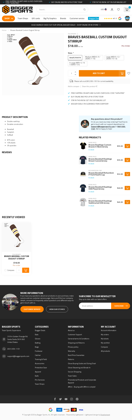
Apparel (38, 371)
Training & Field (41, 359)
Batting (37, 342)
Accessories (39, 363)
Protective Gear (41, 367)
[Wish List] (118, 9)
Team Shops (23, 18)
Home (4, 30)
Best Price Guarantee (76, 355)
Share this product (89, 86)
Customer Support (75, 334)
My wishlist (105, 342)
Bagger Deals (94, 18)
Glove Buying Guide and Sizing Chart (82, 363)
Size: (71, 53)
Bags (37, 347)
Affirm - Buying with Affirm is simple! (82, 386)
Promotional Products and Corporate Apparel (82, 381)
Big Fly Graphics (50, 18)
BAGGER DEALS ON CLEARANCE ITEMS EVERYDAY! (90, 103)
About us (71, 330)
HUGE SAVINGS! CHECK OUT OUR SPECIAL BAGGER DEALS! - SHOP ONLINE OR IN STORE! (64, 24)
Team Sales (72, 375)
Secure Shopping (74, 371)
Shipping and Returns (76, 342)
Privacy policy (73, 347)
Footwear (38, 351)
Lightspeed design (91, 415)
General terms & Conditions (78, 338)
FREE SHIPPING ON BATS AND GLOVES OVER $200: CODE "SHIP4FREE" (24, 2)
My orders (105, 334)
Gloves (37, 338)
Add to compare (73, 86)
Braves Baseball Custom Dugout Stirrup (25, 30)
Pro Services (40, 379)
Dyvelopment (105, 415)
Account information (108, 330)
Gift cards (36, 18)
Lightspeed (79, 415)
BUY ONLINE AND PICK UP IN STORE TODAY (66, 2)
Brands (63, 18)
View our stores (57, 309)
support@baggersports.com (103, 126)
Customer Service (32, 309)
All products (105, 351)
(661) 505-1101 (13, 348)
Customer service (77, 18)
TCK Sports (72, 33)
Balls (37, 375)
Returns (71, 359)
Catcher (38, 355)
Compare (10, 270)
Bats (36, 334)
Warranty (71, 351)
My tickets (105, 338)
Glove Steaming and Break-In (79, 367)
